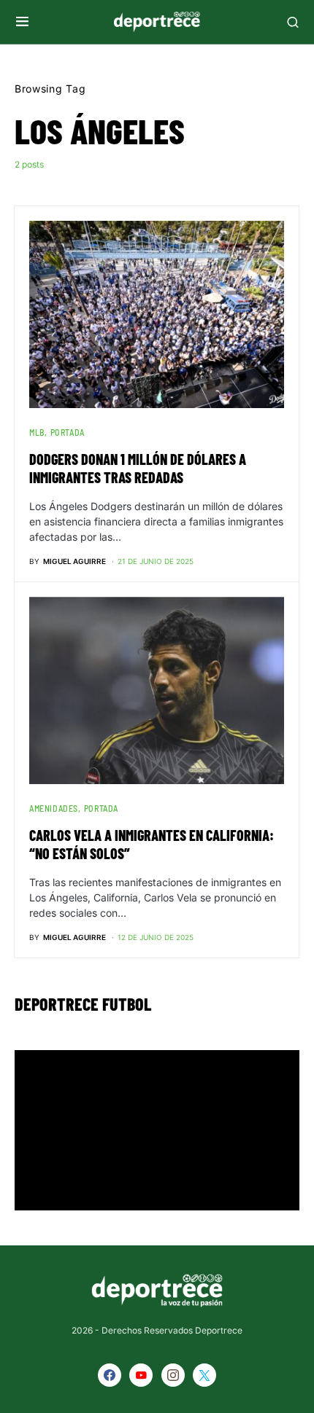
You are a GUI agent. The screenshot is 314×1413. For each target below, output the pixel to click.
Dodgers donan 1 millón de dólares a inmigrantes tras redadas (137, 468)
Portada (67, 432)
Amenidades (53, 808)
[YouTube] (141, 1375)
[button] (22, 22)
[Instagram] (173, 1375)
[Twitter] (204, 1375)
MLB (37, 432)
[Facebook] (109, 1375)
